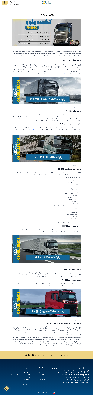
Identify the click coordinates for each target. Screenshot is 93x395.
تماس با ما (56, 374)
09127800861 (26, 379)
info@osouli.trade (25, 384)
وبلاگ (57, 372)
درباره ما (57, 377)
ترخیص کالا (42, 374)
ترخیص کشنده (41, 377)
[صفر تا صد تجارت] (46, 2)
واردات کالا (42, 379)
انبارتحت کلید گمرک (40, 372)
